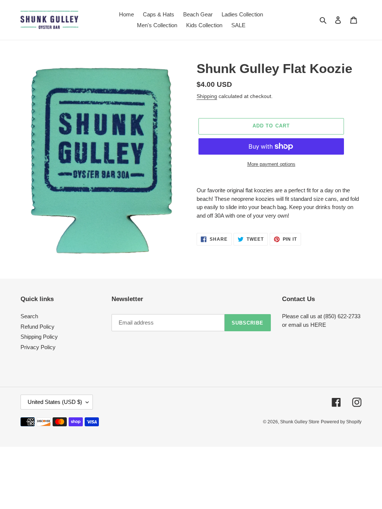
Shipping (207, 96)
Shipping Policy (39, 336)
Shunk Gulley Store (299, 421)
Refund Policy (37, 326)
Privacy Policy (38, 347)
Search (29, 316)
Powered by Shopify (341, 421)
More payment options (271, 164)
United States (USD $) (55, 402)
